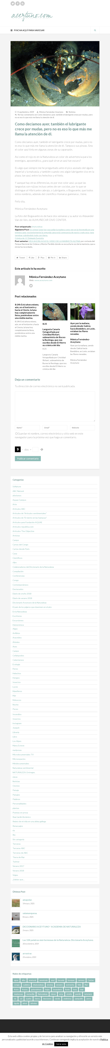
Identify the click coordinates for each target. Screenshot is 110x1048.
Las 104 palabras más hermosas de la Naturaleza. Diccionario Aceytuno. (58, 940)
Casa (15, 553)
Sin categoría (18, 839)
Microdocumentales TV (23, 754)
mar (82, 989)
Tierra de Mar (19, 857)
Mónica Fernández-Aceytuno (51, 112)
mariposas (17, 750)
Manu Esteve (18, 745)
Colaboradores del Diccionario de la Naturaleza (33, 567)
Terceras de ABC (20, 853)
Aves (15, 646)
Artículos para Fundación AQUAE (27, 522)
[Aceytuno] (32, 13)
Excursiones (18, 620)
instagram (17, 723)
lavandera (57, 989)
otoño (69, 994)
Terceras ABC (19, 848)
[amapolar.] (15, 903)
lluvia (67, 989)
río (15, 998)
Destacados (18, 589)
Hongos (16, 678)
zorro (88, 998)
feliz (79, 985)
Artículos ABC (19, 509)
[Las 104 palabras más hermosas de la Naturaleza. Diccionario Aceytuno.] (15, 943)
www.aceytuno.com (43, 280)
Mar (14, 695)
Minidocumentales (21, 763)
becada (61, 980)
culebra (26, 985)
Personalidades (19, 803)
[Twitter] (13, 3)
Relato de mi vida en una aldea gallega (29, 821)
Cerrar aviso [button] (61, 1044)
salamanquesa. (30, 913)
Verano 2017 (18, 866)
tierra (37, 998)
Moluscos (17, 700)
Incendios (17, 714)
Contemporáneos (20, 585)
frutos (25, 989)
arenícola (44, 980)
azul (52, 980)
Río (14, 835)
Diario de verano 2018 (22, 598)
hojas (47, 989)
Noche (15, 704)
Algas (15, 628)
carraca (81, 980)
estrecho (70, 985)
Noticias (72, 112)
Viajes (15, 875)
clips (15, 562)
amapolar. (27, 900)
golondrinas (36, 989)
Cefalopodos (18, 655)
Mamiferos (17, 691)
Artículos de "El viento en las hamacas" (30, 518)
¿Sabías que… (18, 879)
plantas (16, 808)
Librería (16, 732)
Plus (42, 257)
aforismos (17, 495)
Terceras (17, 844)
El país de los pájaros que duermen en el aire (32, 607)
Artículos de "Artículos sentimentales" (30, 513)
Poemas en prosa (20, 812)
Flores (15, 669)
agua (16, 980)
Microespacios (19, 759)
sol (21, 998)
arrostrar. (27, 953)
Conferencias (19, 576)
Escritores (17, 616)
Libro (15, 736)
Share (64, 257)
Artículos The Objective (23, 531)
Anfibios (16, 633)
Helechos (17, 673)
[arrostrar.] (15, 956)
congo (17, 985)
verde (57, 998)
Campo (16, 540)
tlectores (47, 998)
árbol (25, 1003)
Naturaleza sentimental (23, 768)
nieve (15, 777)
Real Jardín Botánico (22, 817)
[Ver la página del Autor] (20, 280)
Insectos (17, 682)
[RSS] (22, 3)
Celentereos (18, 660)
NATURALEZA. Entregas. (24, 772)
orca (61, 994)
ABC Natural (18, 491)
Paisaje (16, 790)
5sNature (17, 486)
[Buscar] (95, 30)
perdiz (78, 994)
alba (23, 980)
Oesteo (16, 786)
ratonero (88, 994)
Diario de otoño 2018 (22, 593)
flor (86, 985)
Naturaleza (42, 994)
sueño (28, 998)
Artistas (16, 535)
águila (16, 1003)
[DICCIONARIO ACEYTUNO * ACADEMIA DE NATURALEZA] (15, 929)
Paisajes (16, 795)
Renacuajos (18, 826)
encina (50, 985)
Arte (15, 504)
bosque (71, 980)
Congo (16, 580)
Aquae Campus (19, 500)
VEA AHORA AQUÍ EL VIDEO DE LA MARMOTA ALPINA (54, 241)
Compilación (18, 571)
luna (75, 989)
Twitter (16, 861)
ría (14, 830)
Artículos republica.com (23, 526)
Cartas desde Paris (21, 549)
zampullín (79, 998)
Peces (15, 709)
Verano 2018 (18, 870)
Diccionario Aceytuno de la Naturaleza (29, 602)
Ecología (16, 664)
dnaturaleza (37, 226)
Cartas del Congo (20, 544)
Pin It (53, 257)
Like (32, 257)
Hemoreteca (18, 625)
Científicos (17, 558)
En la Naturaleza (20, 611)
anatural (32, 980)
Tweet (22, 257)
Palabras (16, 799)
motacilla (30, 994)
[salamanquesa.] (15, 916)
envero (59, 985)
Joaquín (16, 727)
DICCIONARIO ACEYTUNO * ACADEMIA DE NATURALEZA (52, 926)
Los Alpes (17, 741)
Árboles (16, 642)
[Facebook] (17, 3)
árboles (34, 1003)
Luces (15, 687)
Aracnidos (17, 637)
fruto (16, 989)
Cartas (91, 980)
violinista (67, 998)
